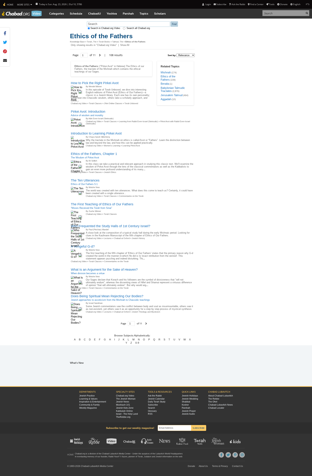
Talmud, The (117, 42)
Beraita (165, 83)
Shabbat (186, 401)
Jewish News (122, 401)
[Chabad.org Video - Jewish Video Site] (22, 13)
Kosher (185, 405)
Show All (124, 45)
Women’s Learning (112, 146)
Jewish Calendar (156, 399)
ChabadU (94, 14)
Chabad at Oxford (122, 238)
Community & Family (89, 405)
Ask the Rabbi (238, 4)
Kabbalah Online (124, 411)
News (165, 440)
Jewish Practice (87, 395)
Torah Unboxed (131, 103)
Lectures (108, 238)
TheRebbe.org (123, 417)
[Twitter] (228, 455)
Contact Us (237, 466)
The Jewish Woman (126, 399)
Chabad (105, 454)
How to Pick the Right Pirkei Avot (95, 83)
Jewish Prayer (189, 411)
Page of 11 (84, 55)
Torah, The (92, 42)
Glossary (152, 411)
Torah (140, 456)
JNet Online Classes (113, 103)
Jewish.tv (112, 440)
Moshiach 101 (123, 405)
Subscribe (153, 405)
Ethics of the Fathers (168, 78)
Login (208, 4)
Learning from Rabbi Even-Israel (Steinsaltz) (138, 121)
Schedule (76, 14)
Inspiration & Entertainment (92, 401)
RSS (150, 414)
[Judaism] (8, 4)
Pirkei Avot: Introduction (88, 111)
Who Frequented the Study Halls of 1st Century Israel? (110, 226)
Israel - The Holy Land (127, 414)
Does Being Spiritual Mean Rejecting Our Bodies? (107, 296)
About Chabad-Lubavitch (220, 395)
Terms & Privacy (220, 466)
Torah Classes (95, 103)
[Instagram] (242, 455)
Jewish (159, 456)
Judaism (147, 456)
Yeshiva (112, 14)
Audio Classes (147, 440)
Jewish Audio (188, 414)
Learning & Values (88, 399)
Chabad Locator (216, 408)
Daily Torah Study (156, 401)
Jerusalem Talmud (172, 95)
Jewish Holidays (190, 395)
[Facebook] (221, 455)
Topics (144, 14)
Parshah (128, 14)
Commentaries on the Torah (131, 196)
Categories (56, 14)
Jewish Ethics (110, 172)
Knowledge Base (77, 42)
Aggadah (166, 99)
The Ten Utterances (85, 180)
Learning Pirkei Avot (131, 146)
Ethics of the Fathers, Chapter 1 (94, 154)
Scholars (160, 14)
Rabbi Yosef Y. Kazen (117, 456)
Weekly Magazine (88, 408)
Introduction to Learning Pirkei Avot (96, 133)
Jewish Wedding (190, 399)
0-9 (137, 342)
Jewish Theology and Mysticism (146, 312)
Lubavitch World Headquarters (169, 454)
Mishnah (166, 72)
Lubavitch (114, 454)
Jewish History (138, 238)
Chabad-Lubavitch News (220, 405)
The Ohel (212, 401)
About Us (203, 466)
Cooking (182, 440)
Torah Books (104, 42)
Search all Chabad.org (138, 28)
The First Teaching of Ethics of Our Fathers (102, 204)
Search (151, 408)
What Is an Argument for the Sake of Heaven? (104, 269)
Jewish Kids (235, 440)
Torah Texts (200, 440)
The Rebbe (213, 399)
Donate (283, 4)
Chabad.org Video (79, 103)
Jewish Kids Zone (125, 408)
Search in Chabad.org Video (105, 28)
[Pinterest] (235, 455)
